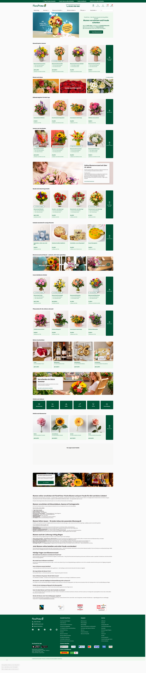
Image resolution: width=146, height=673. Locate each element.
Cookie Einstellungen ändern (106, 639)
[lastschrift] (73, 647)
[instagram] (39, 630)
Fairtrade (62, 631)
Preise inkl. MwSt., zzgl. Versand (38, 652)
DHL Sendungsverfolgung (106, 630)
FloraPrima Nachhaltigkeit (65, 621)
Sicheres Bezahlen (104, 641)
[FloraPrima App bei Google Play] (44, 647)
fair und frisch (44, 512)
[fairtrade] (42, 607)
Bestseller (35, 529)
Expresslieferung (50, 513)
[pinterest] (50, 630)
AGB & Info (103, 621)
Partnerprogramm (104, 637)
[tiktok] (45, 630)
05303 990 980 (74, 6)
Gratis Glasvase (63, 622)
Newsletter (103, 628)
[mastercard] (89, 647)
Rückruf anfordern (38, 626)
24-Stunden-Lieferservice (65, 639)
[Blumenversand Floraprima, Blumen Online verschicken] (39, 7)
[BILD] (101, 607)
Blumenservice (84, 621)
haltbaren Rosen (47, 543)
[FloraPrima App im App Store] (36, 647)
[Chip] (80, 607)
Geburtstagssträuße (37, 528)
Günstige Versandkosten (65, 637)
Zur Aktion (47, 482)
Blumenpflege (83, 624)
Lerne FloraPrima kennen (89, 181)
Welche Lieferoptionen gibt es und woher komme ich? (10, 669)
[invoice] (64, 647)
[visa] (96, 647)
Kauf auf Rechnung (63, 630)
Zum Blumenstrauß (97, 32)
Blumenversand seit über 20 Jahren (67, 641)
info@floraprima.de (38, 624)
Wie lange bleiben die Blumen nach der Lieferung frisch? (10, 664)
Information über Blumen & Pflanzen (88, 628)
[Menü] (63, 605)
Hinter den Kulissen (84, 631)
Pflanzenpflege (84, 622)
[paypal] (82, 647)
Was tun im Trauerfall (85, 633)
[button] (5, 662)
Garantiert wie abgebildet (65, 626)
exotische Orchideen (62, 530)
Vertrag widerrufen (105, 624)
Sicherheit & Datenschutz (106, 626)
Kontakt (102, 635)
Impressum (103, 633)
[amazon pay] (110, 647)
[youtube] (56, 630)
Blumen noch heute (64, 633)
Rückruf (102, 631)
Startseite (103, 622)
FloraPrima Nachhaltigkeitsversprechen (46, 598)
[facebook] (33, 630)
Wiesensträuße (36, 527)
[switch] (61, 608)
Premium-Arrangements (42, 529)
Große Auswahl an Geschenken (66, 624)
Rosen (46, 530)
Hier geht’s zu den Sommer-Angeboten (45, 388)
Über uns (82, 630)
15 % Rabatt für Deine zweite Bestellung (67, 628)
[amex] (104, 647)
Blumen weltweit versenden (65, 635)
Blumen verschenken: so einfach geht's (88, 626)
